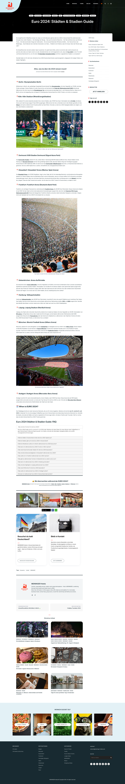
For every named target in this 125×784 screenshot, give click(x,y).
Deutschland (38, 15)
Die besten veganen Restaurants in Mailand (27, 668)
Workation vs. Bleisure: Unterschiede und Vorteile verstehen (29, 693)
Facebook (35, 595)
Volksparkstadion (26, 299)
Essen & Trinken (20, 664)
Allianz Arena (69, 326)
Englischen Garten (53, 330)
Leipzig (78, 15)
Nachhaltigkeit (43, 664)
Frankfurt (59, 483)
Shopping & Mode (68, 763)
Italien (26, 664)
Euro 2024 (70, 52)
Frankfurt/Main (46, 15)
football (27, 570)
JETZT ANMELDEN (99, 91)
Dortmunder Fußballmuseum (53, 163)
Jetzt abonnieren (57, 560)
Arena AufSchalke (32, 284)
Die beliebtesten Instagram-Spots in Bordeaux (28, 641)
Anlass (88, 3)
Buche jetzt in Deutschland (27, 560)
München (93, 15)
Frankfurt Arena (49, 189)
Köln (60, 15)
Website (32, 595)
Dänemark (91, 65)
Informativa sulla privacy (18, 751)
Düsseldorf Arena (22, 174)
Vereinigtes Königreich (94, 81)
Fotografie (24, 639)
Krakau (59, 664)
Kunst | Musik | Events (69, 15)
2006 (68, 301)
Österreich (91, 78)
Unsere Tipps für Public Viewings (96, 53)
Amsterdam (54, 690)
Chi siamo (15, 749)
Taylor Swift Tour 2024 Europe (95, 55)
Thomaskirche (34, 316)
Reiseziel (74, 3)
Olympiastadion (56, 86)
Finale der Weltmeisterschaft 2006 (63, 88)
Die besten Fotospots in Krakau (59, 667)
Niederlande (66, 690)
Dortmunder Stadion (23, 159)
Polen (69, 664)
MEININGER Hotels (26, 483)
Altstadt (73, 178)
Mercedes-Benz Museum (74, 400)
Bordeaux (18, 639)
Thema (81, 3)
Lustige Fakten (67, 756)
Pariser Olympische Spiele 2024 (96, 44)
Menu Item (90, 102)
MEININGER (85, 15)
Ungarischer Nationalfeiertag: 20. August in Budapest (65, 643)
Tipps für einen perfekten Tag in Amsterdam (62, 692)
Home (67, 3)
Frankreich (31, 639)
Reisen (17, 666)
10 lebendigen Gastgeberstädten (46, 54)
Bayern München (41, 328)
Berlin (31, 15)
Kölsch (18, 105)
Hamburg (55, 15)
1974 (63, 301)
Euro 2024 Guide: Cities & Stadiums (97, 47)
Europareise (22, 570)
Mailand (31, 664)
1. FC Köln (72, 101)
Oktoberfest (44, 326)
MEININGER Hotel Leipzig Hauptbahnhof (49, 506)
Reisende (95, 3)
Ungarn (76, 639)
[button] (46, 510)
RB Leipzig (19, 314)
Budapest (65, 639)
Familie (65, 751)
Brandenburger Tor (39, 90)
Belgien (40, 749)
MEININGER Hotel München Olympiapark (27, 506)
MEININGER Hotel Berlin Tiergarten (72, 506)
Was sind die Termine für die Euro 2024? (28, 427)
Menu (111, 3)
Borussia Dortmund (28, 161)
